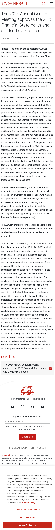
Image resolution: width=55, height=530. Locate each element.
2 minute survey (19, 448)
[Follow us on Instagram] (32, 407)
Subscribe (27, 437)
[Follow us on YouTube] (42, 407)
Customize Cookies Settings (27, 510)
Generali (6, 455)
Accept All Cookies (27, 525)
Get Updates (41, 448)
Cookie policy (28, 502)
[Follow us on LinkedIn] (13, 407)
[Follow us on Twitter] (23, 407)
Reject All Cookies (27, 517)
